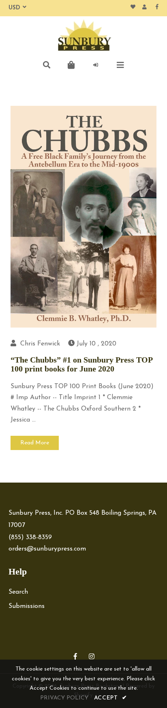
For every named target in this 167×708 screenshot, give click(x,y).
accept (110, 698)
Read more (34, 443)
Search (18, 592)
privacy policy (64, 698)
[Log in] (96, 65)
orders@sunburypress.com (47, 549)
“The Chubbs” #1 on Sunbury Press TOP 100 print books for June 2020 (81, 364)
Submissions (27, 606)
